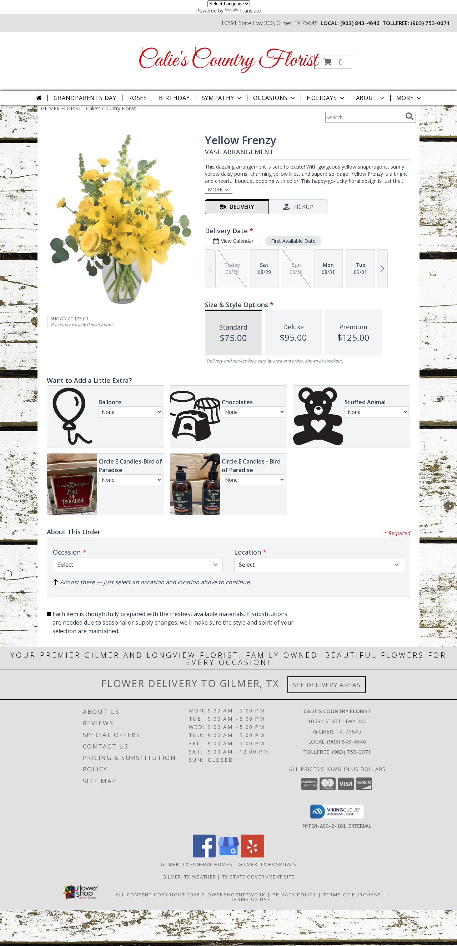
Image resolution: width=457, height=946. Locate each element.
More (405, 98)
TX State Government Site (258, 877)
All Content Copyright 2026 (158, 894)
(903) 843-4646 (360, 22)
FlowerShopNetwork (234, 894)
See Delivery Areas (327, 685)
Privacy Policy (294, 894)
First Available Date (293, 240)
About (366, 98)
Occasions (270, 98)
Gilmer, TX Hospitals (267, 864)
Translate (250, 10)
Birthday (174, 98)
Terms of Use (251, 899)
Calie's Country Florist (228, 60)
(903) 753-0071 (430, 22)
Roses (137, 98)
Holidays (322, 98)
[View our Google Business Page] (228, 855)
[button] (333, 62)
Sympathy (218, 98)
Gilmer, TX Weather (189, 877)
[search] (409, 116)
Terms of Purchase (352, 894)
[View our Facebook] (204, 855)
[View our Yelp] (252, 855)
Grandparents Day (85, 98)
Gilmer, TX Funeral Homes (196, 864)
